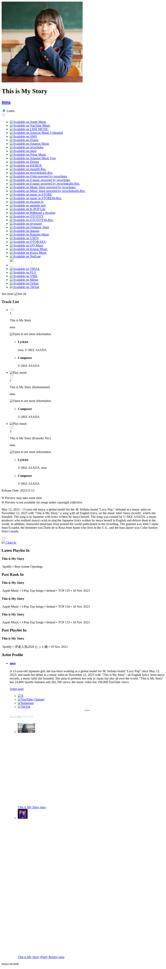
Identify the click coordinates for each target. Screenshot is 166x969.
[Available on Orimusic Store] (29, 227)
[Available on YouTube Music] (30, 125)
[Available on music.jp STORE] (31, 194)
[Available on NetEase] (25, 256)
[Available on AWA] (23, 136)
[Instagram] (26, 703)
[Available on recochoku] (26, 147)
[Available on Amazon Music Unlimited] (36, 132)
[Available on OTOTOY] (27, 216)
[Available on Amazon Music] (29, 143)
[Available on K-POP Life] (27, 209)
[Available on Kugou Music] (29, 249)
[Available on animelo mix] (28, 205)
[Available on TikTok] (24, 287)
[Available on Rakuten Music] (29, 234)
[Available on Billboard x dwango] (32, 212)
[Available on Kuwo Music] (28, 252)
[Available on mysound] (26, 223)
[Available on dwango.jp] (27, 201)
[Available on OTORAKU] (28, 241)
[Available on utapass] (24, 231)
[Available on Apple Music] (28, 122)
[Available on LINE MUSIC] (29, 129)
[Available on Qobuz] (24, 283)
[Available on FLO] (23, 272)
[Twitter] (20, 695)
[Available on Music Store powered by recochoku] (43, 187)
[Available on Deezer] (24, 162)
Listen (11, 111)
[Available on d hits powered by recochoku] (38, 176)
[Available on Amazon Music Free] (33, 158)
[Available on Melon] (24, 279)
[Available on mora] (23, 151)
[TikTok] (24, 706)
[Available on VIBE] (24, 276)
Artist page (17, 689)
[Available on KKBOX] (26, 165)
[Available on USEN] (24, 238)
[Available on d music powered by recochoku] (40, 180)
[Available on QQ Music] (27, 245)
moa (6, 102)
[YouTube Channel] (31, 699)
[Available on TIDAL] (25, 269)
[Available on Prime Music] (28, 154)
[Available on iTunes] (24, 140)
